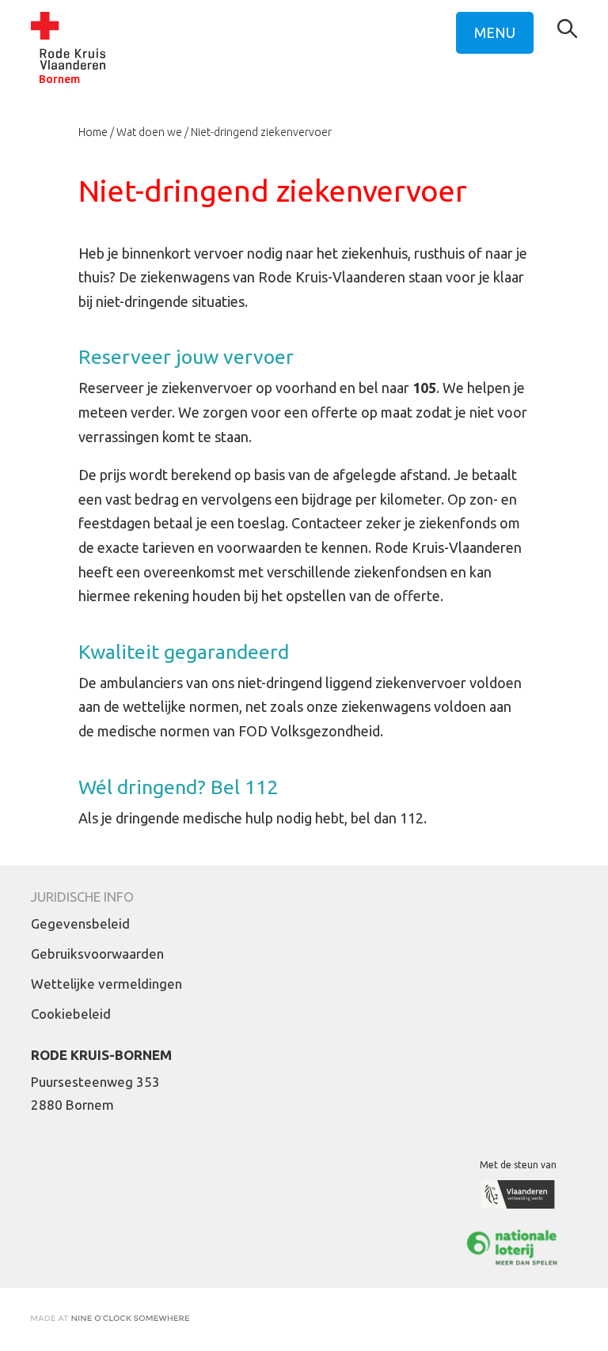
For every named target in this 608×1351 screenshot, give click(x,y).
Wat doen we (149, 132)
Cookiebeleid (71, 1013)
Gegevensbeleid (80, 923)
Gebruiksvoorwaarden (97, 953)
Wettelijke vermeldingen (106, 983)
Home (93, 132)
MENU (494, 32)
